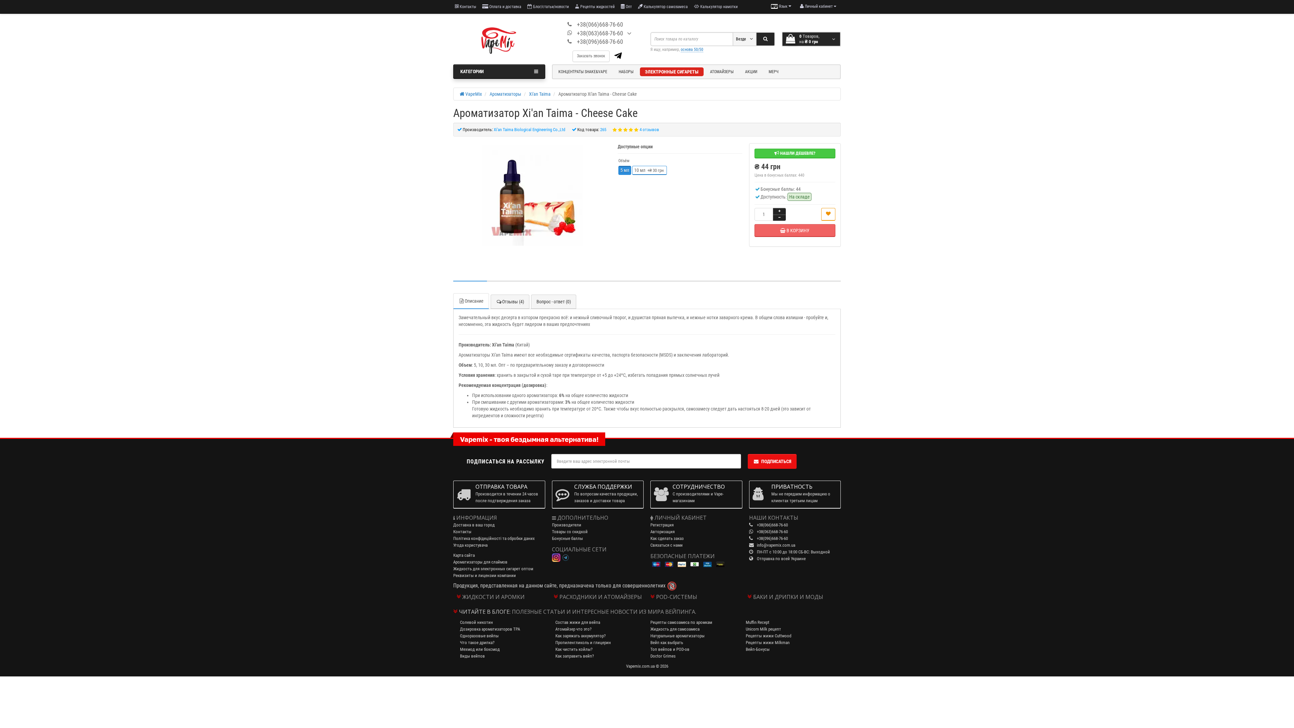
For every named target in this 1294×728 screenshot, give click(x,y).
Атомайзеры (722, 71)
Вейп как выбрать (666, 642)
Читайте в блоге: (485, 611)
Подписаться (776, 461)
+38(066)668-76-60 (600, 24)
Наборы (626, 71)
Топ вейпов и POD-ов (669, 649)
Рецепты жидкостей (597, 6)
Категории (472, 71)
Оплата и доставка (504, 6)
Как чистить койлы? (573, 649)
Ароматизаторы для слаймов (480, 562)
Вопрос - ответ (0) (553, 301)
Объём (623, 160)
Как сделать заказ (667, 538)
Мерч (773, 71)
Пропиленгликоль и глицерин (583, 642)
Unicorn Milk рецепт (763, 629)
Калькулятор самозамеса (665, 6)
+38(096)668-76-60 (600, 41)
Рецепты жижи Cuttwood (768, 635)
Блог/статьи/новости (550, 6)
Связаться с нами (666, 545)
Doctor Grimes (663, 656)
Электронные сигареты (672, 71)
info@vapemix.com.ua (776, 545)
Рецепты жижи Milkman (768, 642)
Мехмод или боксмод (480, 649)
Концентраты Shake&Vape (582, 71)
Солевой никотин (476, 622)
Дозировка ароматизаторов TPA (490, 629)
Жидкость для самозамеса (675, 629)
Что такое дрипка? (477, 642)
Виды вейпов (472, 656)
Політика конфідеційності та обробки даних (494, 538)
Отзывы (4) (513, 301)
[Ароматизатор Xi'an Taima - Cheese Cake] (532, 195)
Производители (566, 524)
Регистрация (662, 524)
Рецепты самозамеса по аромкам (681, 622)
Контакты (467, 6)
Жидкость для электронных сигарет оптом (493, 568)
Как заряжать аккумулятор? (580, 635)
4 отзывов (649, 129)
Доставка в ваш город (474, 524)
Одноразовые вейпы (479, 635)
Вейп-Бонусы (758, 649)
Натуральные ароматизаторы (677, 635)
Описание (474, 301)
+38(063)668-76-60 (600, 33)
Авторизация (662, 531)
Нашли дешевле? (797, 153)
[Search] (765, 39)
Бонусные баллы (567, 538)
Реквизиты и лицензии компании (484, 575)
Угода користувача (470, 545)
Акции (751, 71)
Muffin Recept (757, 622)
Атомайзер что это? (573, 629)
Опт (628, 6)
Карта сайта (464, 555)
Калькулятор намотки (718, 6)
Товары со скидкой (570, 531)
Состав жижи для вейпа (577, 622)
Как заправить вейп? (574, 656)
